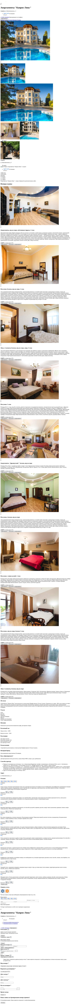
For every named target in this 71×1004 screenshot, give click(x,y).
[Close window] (8, 929)
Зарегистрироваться (9, 947)
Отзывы (19, 20)
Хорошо (2, 935)
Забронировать (4, 18)
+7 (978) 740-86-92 (5, 17)
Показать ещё (4, 884)
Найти (2, 952)
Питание (15, 20)
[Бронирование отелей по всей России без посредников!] (4, 1)
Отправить (3, 903)
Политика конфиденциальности (11, 922)
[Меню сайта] (1, 3)
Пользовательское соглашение (10, 923)
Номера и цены (4, 20)
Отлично (3, 1002)
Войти (2, 947)
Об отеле (10, 20)
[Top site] (1, 926)
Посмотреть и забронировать (15, 244)
